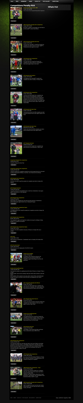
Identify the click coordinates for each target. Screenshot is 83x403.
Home (12, 1)
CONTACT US (37, 1)
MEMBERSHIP (23, 1)
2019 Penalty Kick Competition (30, 58)
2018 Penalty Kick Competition (30, 92)
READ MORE (13, 21)
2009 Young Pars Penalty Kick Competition (33, 382)
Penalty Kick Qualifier (28, 253)
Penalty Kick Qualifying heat (16, 268)
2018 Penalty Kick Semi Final (29, 109)
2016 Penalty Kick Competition (17, 178)
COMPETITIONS (55, 1)
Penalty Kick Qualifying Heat (29, 313)
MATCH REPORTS (32, 397)
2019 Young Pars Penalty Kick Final (31, 41)
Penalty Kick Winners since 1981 (30, 7)
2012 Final (12, 236)
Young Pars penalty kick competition (18, 168)
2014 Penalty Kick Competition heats (18, 207)
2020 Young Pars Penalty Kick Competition (33, 24)
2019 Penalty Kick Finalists (29, 75)
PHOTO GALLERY (46, 1)
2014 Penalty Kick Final (15, 188)
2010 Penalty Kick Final (28, 326)
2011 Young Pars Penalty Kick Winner (31, 282)
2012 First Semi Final (15, 245)
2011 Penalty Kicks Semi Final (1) (30, 298)
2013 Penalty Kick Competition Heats (18, 226)
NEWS (17, 1)
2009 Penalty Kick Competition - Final (31, 367)
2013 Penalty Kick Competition (17, 217)
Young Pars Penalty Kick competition (18, 160)
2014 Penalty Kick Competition (17, 197)
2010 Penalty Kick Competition (17, 340)
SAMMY (30, 1)
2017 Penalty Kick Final (28, 143)
